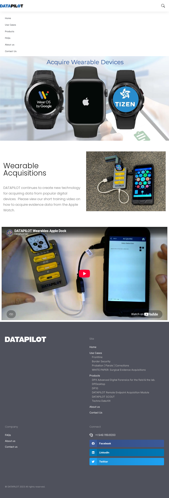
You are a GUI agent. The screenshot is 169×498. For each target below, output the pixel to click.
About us (9, 44)
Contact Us (11, 51)
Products (9, 31)
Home (8, 18)
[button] (126, 443)
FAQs (7, 38)
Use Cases (10, 24)
